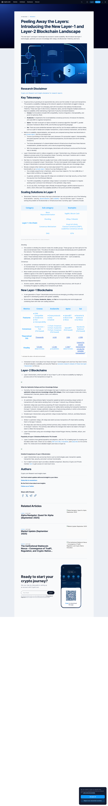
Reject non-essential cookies (93, 800)
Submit (51, 592)
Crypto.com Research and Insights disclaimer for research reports (41, 93)
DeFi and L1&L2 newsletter (60, 441)
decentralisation (45, 198)
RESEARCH (32, 16)
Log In (91, 2)
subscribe (75, 441)
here (30, 464)
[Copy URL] (35, 495)
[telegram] (31, 496)
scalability (56, 198)
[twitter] (27, 496)
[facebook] (23, 496)
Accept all (93, 797)
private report (30, 134)
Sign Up (98, 2)
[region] (93, 796)
